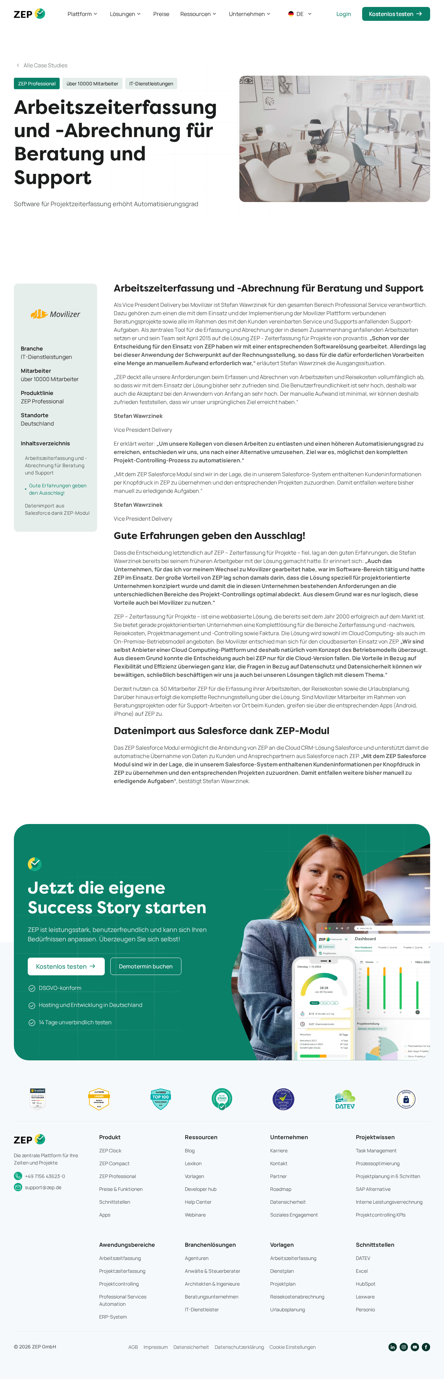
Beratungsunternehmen (211, 1296)
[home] (29, 13)
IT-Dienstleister (202, 1309)
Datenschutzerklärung (239, 1347)
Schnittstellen (114, 1202)
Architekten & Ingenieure (212, 1283)
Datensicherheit (288, 1202)
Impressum (156, 1347)
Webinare (195, 1214)
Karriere (279, 1150)
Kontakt (279, 1163)
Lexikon (193, 1163)
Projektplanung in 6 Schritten (388, 1176)
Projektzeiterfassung (122, 1271)
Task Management (376, 1150)
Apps (104, 1214)
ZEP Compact (114, 1163)
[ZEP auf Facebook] (426, 1347)
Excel (362, 1271)
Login (343, 14)
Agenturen (196, 1258)
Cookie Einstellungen (293, 1347)
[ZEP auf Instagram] (404, 1347)
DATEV (363, 1258)
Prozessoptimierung (378, 1163)
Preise (161, 14)
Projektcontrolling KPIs (380, 1214)
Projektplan (283, 1283)
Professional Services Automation (122, 1300)
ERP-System (113, 1316)
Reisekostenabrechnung (297, 1296)
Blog (190, 1150)
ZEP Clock (110, 1150)
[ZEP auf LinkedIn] (392, 1347)
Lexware (365, 1296)
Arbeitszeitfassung (120, 1258)
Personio (365, 1309)
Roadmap (280, 1189)
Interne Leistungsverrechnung (389, 1202)
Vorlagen (194, 1176)
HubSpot (366, 1283)
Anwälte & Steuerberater (212, 1271)
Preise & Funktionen (121, 1189)
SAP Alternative (373, 1189)
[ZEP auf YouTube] (415, 1347)
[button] (83, 14)
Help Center (198, 1202)
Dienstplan (282, 1271)
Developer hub (200, 1189)
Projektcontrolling (119, 1283)
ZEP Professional (117, 1176)
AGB (133, 1347)
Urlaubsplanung (287, 1309)
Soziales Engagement (294, 1214)
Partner (278, 1176)
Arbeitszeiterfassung (293, 1258)
